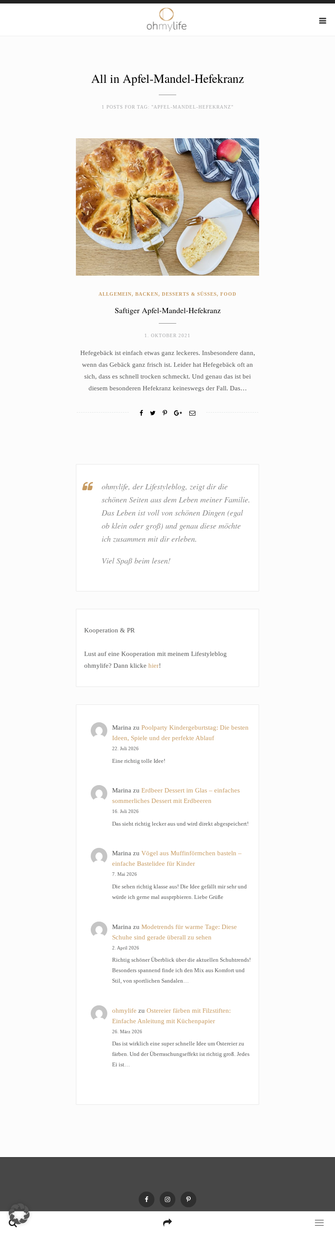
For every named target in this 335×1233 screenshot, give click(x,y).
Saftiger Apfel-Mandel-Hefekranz (168, 310)
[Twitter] (153, 413)
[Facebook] (141, 413)
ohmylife (124, 1010)
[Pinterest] (188, 1199)
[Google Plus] (178, 413)
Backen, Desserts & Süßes (176, 294)
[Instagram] (167, 1199)
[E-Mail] (192, 413)
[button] (19, 1214)
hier (153, 665)
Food (228, 294)
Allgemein (115, 294)
